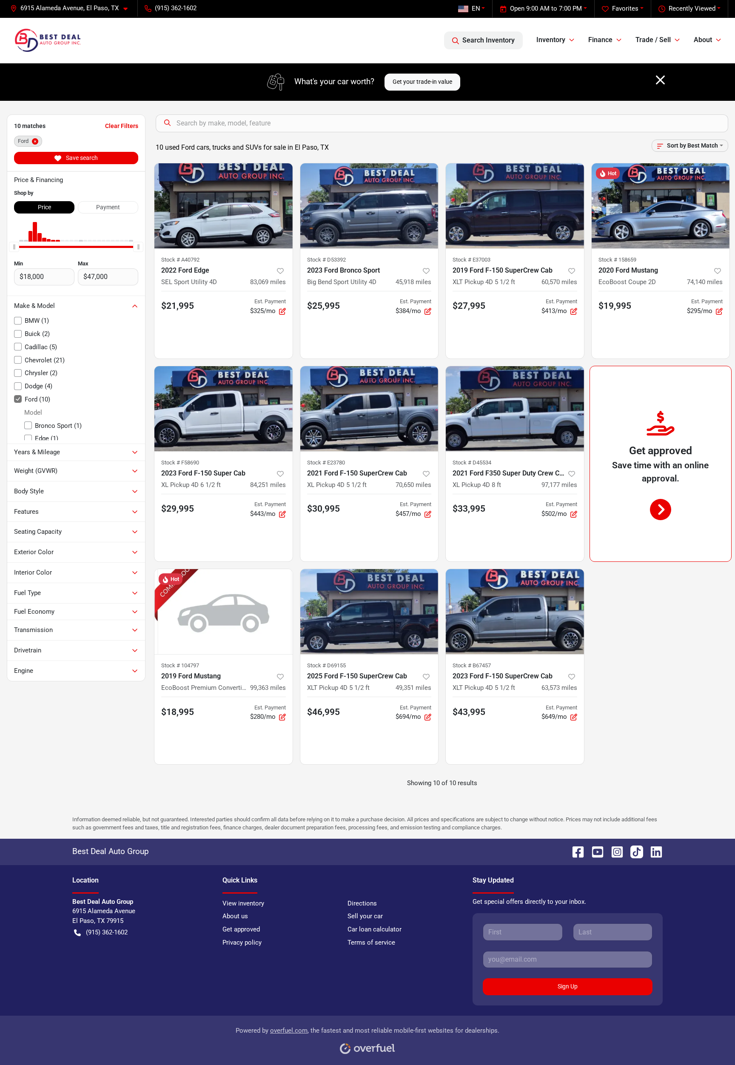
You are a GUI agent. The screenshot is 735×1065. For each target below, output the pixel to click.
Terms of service (371, 942)
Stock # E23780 (326, 462)
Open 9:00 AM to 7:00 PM (546, 8)
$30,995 (323, 509)
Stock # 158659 (617, 259)
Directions (362, 903)
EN (476, 8)
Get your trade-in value (422, 81)
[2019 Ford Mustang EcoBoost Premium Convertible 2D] (223, 611)
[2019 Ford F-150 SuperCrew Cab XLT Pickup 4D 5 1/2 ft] (515, 205)
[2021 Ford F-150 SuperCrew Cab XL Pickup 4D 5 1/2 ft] (369, 408)
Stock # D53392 (326, 259)
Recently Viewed (692, 8)
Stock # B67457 (472, 665)
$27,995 (469, 306)
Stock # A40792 (180, 259)
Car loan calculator (375, 929)
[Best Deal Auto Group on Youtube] (594, 851)
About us (235, 916)
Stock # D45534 (472, 462)
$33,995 (469, 509)
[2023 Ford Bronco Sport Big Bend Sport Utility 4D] (369, 205)
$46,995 (323, 712)
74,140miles (705, 282)
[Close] (660, 80)
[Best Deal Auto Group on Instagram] (614, 851)
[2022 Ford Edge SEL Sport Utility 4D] (223, 205)
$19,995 (614, 306)
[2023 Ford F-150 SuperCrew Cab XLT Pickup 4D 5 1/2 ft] (515, 611)
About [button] (703, 40)
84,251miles (268, 485)
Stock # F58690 (180, 462)
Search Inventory (488, 40)
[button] (72, 8)
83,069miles (268, 282)
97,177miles (559, 485)
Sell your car (365, 916)
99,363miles (268, 688)
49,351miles (413, 688)
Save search (81, 157)
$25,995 (323, 306)
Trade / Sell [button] (653, 40)
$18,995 (177, 712)
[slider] (14, 247)
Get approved (241, 929)
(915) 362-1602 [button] (176, 8)
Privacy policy (242, 942)
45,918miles (413, 282)
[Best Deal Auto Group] (48, 40)
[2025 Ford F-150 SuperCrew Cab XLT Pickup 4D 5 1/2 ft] (369, 611)
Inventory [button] (550, 40)
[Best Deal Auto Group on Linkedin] (653, 851)
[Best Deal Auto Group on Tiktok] (633, 851)
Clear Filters (121, 125)
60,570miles (559, 282)
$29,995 (177, 509)
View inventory (243, 903)
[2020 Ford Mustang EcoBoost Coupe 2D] (661, 205)
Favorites (625, 8)
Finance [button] (600, 40)
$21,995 (177, 306)
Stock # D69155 (326, 665)
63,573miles (559, 688)
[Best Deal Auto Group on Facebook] (574, 851)
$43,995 (469, 712)
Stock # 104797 (180, 665)
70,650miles (413, 485)
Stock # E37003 (471, 259)
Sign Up (568, 986)
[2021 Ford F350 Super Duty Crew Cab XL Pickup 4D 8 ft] (515, 408)
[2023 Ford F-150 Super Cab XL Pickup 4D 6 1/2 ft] (223, 408)
